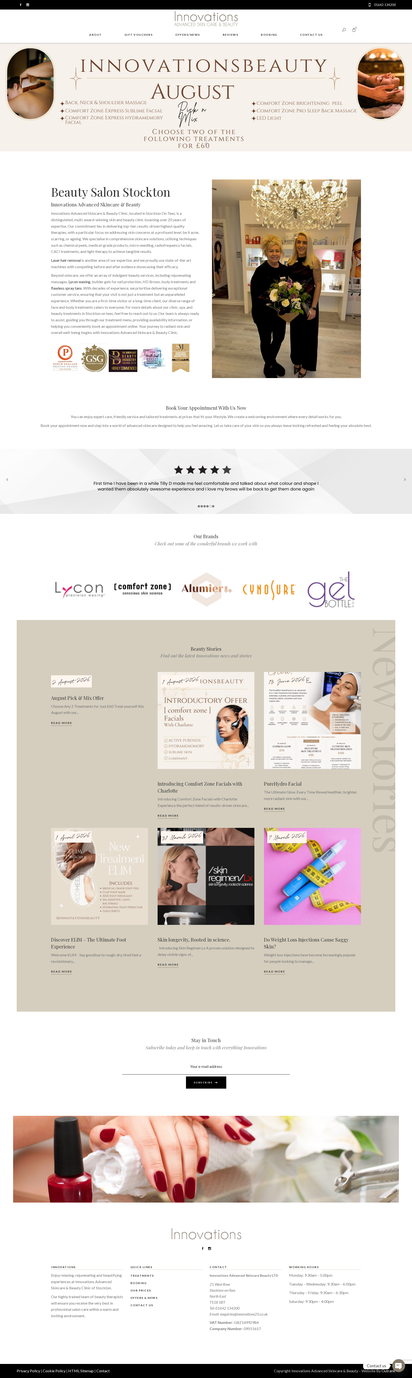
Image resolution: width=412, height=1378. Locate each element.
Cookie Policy (54, 1370)
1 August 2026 (180, 681)
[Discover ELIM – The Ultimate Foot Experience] (99, 876)
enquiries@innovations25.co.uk (244, 1314)
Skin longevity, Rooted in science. (194, 939)
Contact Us (141, 1305)
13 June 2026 (286, 681)
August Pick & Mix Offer (77, 698)
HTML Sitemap (81, 1370)
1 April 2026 (72, 837)
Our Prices (140, 1290)
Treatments (142, 1275)
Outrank (388, 1370)
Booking (138, 1283)
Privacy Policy (28, 1370)
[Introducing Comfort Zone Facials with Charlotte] (206, 720)
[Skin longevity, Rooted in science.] (206, 876)
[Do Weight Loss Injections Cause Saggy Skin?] (312, 876)
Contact (103, 1370)
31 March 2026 (182, 837)
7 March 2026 (286, 837)
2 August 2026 (71, 681)
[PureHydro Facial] (312, 720)
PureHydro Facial (283, 783)
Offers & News (144, 1298)
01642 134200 (227, 1308)
